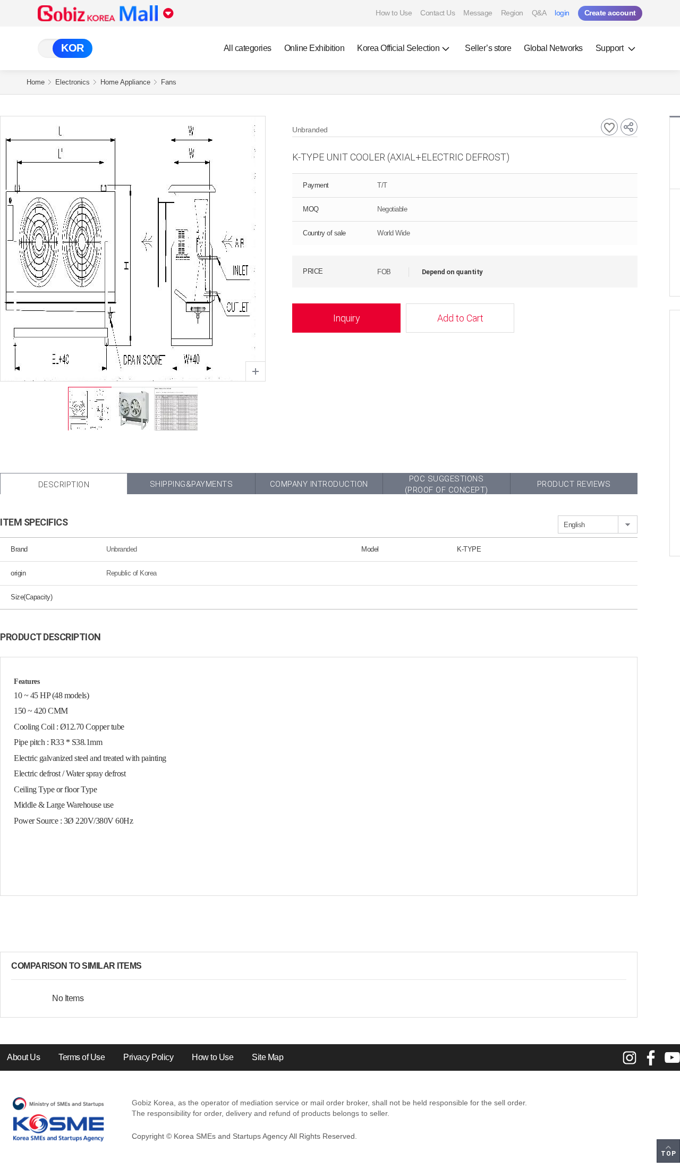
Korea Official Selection (398, 48)
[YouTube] (672, 1057)
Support (610, 48)
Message (477, 13)
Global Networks (553, 48)
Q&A (539, 13)
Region (512, 13)
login (562, 13)
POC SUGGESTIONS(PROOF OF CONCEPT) (446, 484)
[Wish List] (609, 127)
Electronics (72, 82)
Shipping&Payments (191, 484)
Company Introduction (319, 484)
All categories (247, 48)
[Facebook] (651, 1057)
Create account (610, 13)
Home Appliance (125, 82)
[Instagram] (630, 1057)
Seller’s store (488, 48)
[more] (150, 966)
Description (64, 484)
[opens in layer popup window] (255, 371)
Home (36, 82)
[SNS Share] (629, 127)
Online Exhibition (314, 48)
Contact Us (437, 13)
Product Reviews (574, 484)
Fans (168, 82)
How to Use (394, 13)
